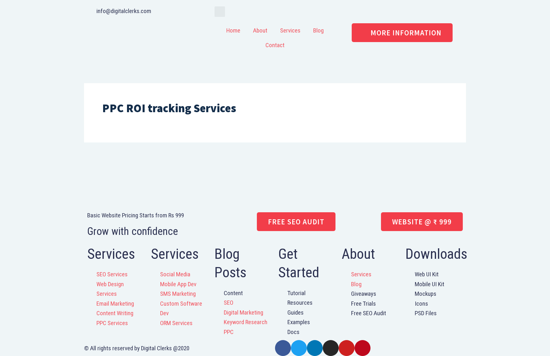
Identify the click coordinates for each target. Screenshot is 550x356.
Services (290, 30)
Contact (275, 45)
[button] (220, 11)
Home (233, 30)
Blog (318, 30)
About (260, 30)
